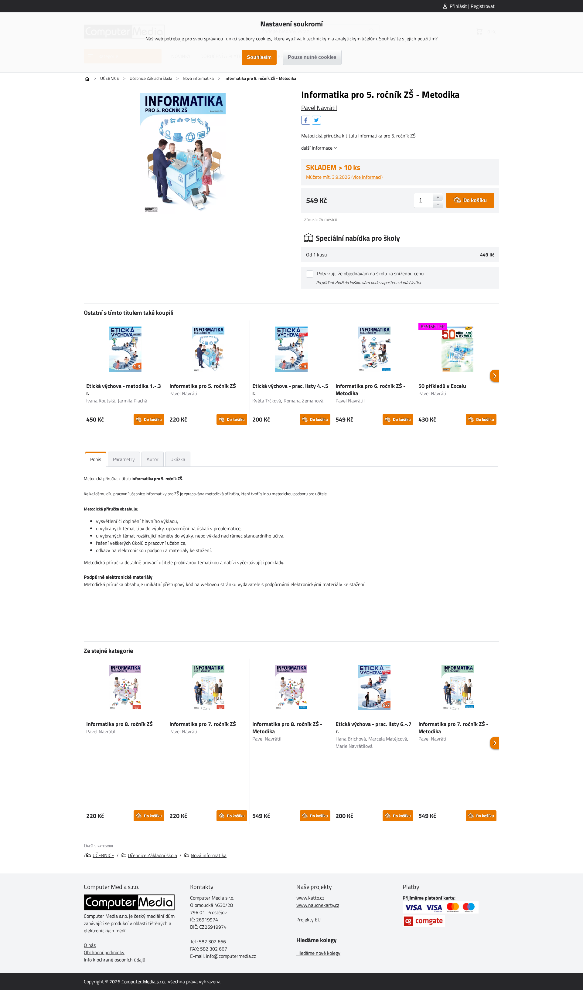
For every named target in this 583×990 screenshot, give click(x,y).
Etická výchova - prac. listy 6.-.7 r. (373, 727)
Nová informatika (198, 78)
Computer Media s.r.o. (143, 981)
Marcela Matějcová (387, 738)
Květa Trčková (266, 400)
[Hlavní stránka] (87, 78)
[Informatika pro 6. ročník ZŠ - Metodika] (375, 350)
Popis (95, 459)
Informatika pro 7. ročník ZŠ (202, 724)
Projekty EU (308, 919)
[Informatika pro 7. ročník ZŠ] (208, 688)
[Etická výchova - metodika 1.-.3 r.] (125, 350)
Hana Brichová (351, 738)
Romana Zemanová (303, 400)
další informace (316, 147)
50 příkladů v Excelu (442, 386)
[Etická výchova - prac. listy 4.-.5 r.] (291, 350)
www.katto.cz (310, 897)
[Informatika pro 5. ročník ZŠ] (208, 350)
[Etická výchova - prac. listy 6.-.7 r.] (375, 688)
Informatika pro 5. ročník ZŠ (202, 386)
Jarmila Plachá (132, 400)
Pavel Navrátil (319, 107)
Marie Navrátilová (354, 746)
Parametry (124, 459)
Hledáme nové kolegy (318, 953)
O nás (90, 945)
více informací (367, 177)
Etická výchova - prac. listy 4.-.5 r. (290, 389)
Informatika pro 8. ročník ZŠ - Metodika (287, 727)
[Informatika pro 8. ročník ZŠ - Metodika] (291, 688)
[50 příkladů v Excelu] (457, 350)
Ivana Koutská (100, 400)
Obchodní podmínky (104, 952)
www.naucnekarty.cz (317, 905)
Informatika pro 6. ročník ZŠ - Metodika (370, 389)
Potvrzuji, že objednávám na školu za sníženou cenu (370, 273)
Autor (153, 459)
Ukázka (177, 459)
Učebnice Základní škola (151, 78)
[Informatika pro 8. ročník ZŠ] (125, 688)
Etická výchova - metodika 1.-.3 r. (123, 389)
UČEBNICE (109, 78)
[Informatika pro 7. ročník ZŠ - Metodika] (457, 688)
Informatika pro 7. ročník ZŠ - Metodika (453, 727)
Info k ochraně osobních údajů (114, 959)
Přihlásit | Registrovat (472, 6)
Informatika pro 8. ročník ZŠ (119, 724)
